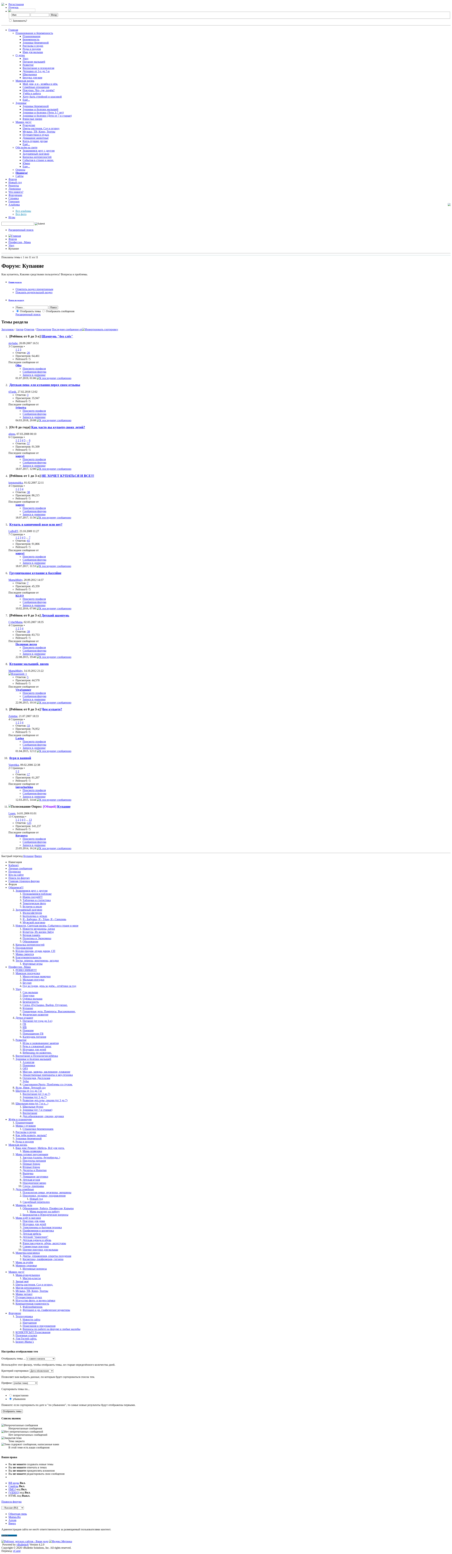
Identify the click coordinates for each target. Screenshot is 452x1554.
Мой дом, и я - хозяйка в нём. (40, 83)
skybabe (13, 343)
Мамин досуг (24, 122)
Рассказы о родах (33, 45)
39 (28, 631)
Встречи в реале (32, 906)
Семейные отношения (36, 87)
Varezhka (13, 764)
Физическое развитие (35, 1014)
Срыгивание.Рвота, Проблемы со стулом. (48, 1084)
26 (28, 352)
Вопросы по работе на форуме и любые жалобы (51, 1329)
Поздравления (24, 947)
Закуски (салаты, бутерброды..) (41, 1157)
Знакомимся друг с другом (39, 150)
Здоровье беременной (36, 42)
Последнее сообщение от (67, 329)
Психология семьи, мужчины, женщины (47, 1192)
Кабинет (13, 865)
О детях (20, 55)
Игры (11, 217)
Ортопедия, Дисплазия (36, 1078)
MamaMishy (15, 579)
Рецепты (13, 185)
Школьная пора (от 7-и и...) (32, 1103)
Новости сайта (31, 1319)
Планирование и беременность (34, 33)
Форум (12, 179)
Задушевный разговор (36, 153)
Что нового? (15, 191)
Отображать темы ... (13, 1358)
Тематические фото (34, 903)
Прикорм (28, 1030)
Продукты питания (34, 1160)
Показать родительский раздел (34, 292)
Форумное (14, 1313)
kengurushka (15, 482)
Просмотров (43, 329)
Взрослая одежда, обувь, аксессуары (44, 1243)
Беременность (31, 39)
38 (28, 492)
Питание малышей (34, 61)
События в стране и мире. (38, 160)
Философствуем (32, 912)
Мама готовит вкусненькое (32, 1154)
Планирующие (24, 1122)
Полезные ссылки (26, 1335)
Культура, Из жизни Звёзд (38, 931)
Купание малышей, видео (29, 664)
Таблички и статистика (37, 900)
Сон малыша (30, 992)
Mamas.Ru (14, 1517)
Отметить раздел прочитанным (34, 289)
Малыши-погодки (33, 979)
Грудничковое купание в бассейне (35, 573)
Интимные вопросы (35, 1268)
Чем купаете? (51, 709)
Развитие (28, 64)
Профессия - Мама (19, 242)
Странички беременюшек (38, 1128)
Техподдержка (24, 1316)
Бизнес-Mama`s (25, 1341)
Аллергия (28, 1062)
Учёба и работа (32, 93)
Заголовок (7, 329)
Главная (13, 29)
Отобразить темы (30, 311)
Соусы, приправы (33, 1186)
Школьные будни (33, 1106)
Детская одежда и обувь (37, 1240)
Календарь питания (34, 1036)
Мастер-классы (32, 1278)
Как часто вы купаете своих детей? (58, 427)
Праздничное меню (34, 1182)
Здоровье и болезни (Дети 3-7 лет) (43, 112)
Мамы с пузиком (26, 1125)
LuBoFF (13, 531)
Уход (25, 58)
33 (28, 725)
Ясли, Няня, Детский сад (31, 1087)
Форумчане (15, 195)
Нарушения (30, 1322)
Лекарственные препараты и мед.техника (48, 1074)
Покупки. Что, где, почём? (39, 90)
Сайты (19, 176)
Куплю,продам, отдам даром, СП (35, 951)
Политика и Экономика (37, 938)
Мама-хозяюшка (32, 1151)
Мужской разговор (34, 922)
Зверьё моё (22, 1281)
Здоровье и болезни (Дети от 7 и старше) (47, 115)
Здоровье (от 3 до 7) (34, 1097)
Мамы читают (24, 1294)
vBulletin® (22, 1544)
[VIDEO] (13, 1492)
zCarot (16, 1550)
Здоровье (21, 102)
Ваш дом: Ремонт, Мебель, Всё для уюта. (40, 1147)
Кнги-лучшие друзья (35, 141)
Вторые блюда (31, 1167)
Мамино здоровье (26, 1265)
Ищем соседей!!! (33, 897)
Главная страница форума (24, 881)
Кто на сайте (16, 874)
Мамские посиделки (28, 973)
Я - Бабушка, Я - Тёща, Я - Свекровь (44, 919)
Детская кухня (31, 1179)
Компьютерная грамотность (32, 1303)
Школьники (30, 74)
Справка (13, 198)
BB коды (13, 1482)
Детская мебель (32, 1233)
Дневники (14, 188)
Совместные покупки (36, 1246)
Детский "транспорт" (35, 1236)
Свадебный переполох (36, 1201)
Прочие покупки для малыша (40, 1249)
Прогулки (28, 995)
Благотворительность (28, 957)
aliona (11, 433)
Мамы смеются (25, 954)
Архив (12, 1520)
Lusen (11, 813)
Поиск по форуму (19, 877)
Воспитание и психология (38, 68)
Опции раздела (15, 282)
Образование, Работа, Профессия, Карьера (48, 1208)
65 (28, 540)
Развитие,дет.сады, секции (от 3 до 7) (45, 1100)
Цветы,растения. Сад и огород (41, 128)
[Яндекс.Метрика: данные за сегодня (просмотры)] (60, 1541)
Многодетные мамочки (37, 976)
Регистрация (16, 4)
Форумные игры (33, 963)
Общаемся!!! (15, 887)
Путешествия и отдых (36, 134)
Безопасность (31, 1001)
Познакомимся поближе (37, 893)
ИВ (25, 1027)
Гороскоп (14, 201)
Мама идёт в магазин (28, 1217)
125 (29, 822)
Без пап (27, 982)
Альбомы (14, 204)
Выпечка (28, 1173)
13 (30, 819)
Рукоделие (29, 125)
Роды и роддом (32, 48)
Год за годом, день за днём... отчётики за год (49, 985)
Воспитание (30, 1113)
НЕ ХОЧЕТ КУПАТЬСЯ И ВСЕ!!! (67, 476)
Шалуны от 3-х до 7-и (29, 1090)
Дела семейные (25, 1189)
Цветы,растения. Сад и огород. (34, 1284)
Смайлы (13, 1486)
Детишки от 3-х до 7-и (36, 71)
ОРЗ (25, 1068)
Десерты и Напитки (35, 1170)
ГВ (24, 1024)
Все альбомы (23, 210)
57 (28, 443)
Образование (30, 941)
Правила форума (11, 1501)
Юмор (26, 163)
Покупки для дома (34, 1221)
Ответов (29, 329)
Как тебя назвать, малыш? (31, 1135)
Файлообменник (33, 1306)
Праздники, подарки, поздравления (44, 1195)
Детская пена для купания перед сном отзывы (44, 385)
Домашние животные (36, 137)
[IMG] (12, 1489)
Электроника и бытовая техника (42, 1227)
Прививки (29, 1065)
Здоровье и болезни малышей (40, 109)
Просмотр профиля (34, 368)
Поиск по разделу (16, 300)
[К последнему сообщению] (54, 378)
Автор (19, 329)
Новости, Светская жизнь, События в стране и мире (47, 925)
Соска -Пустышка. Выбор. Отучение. (45, 1005)
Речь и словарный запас (37, 1046)
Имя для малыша (33, 52)
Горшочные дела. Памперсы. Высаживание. (49, 1011)
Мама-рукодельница (28, 1275)
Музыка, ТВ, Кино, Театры (39, 131)
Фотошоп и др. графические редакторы (46, 1310)
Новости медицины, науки (39, 928)
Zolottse (12, 716)
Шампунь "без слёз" (57, 336)
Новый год (15, 182)
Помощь (13, 7)
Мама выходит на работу (45, 1211)
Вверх (38, 856)
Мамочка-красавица (28, 1252)
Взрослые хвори (32, 118)
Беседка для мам (32, 77)
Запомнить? (19, 20)
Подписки (14, 871)
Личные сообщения (20, 868)
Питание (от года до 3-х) (37, 1020)
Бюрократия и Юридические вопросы (45, 1214)
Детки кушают (24, 1017)
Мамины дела (24, 1205)
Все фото (21, 214)
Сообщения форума (34, 371)
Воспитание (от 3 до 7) (36, 1093)
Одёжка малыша (32, 998)
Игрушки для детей (34, 1049)
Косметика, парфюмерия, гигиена (43, 1259)
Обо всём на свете (26, 147)
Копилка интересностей (37, 156)
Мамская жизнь (25, 80)
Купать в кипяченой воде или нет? (36, 524)
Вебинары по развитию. (37, 1052)
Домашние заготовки (35, 1176)
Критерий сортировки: (15, 1370)
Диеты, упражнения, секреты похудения (47, 1255)
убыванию (19, 1398)
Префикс (6, 1382)
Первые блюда (31, 1163)
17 (28, 774)
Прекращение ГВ (33, 1033)
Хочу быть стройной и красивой (42, 96)
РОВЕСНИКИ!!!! (26, 970)
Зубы (26, 1081)
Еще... (26, 166)
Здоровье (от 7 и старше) (37, 1109)
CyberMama (15, 622)
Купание (63, 806)
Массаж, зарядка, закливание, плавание (46, 1071)
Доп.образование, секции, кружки (43, 1116)
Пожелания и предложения (39, 1325)
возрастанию (20, 1395)
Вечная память (31, 935)
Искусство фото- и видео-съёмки (35, 1300)
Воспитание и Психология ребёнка (37, 1055)
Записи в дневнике (34, 374)
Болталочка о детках (35, 916)
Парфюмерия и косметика (38, 1230)
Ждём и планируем (20, 1119)
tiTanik (12, 391)
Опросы (20, 169)
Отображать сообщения (59, 311)
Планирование (31, 36)
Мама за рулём (24, 1262)
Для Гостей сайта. (26, 1338)
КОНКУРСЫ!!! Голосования (33, 1332)
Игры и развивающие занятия (41, 1043)
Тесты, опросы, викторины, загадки (37, 960)
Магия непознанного (28, 1287)
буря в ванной (20, 758)
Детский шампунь (55, 615)
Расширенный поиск (21, 229)
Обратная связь (17, 1513)
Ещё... (26, 99)
